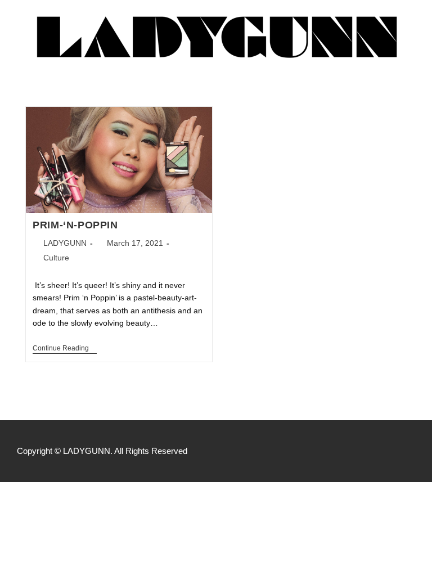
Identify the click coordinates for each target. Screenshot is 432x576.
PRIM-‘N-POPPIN (75, 225)
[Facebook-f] (362, 451)
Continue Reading (65, 348)
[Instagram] (386, 451)
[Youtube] (409, 451)
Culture (56, 257)
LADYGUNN (65, 243)
